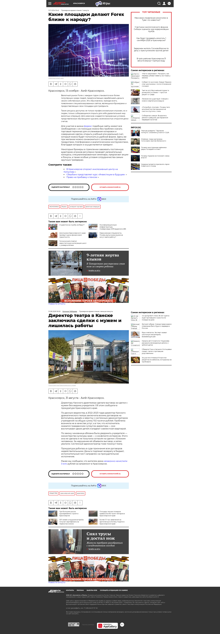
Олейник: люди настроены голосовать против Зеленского (153, 140)
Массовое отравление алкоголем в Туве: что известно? (151, 19)
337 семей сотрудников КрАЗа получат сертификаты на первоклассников (71, 522)
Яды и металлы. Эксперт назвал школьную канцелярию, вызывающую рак (154, 335)
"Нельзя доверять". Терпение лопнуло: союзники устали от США (155, 131)
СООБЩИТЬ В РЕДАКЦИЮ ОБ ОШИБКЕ (114, 590)
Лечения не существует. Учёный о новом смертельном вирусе (155, 100)
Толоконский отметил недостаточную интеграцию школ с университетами (72, 243)
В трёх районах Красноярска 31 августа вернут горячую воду (151, 60)
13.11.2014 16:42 (53, 10)
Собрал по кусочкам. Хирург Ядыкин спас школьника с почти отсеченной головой (156, 84)
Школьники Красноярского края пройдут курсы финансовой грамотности (72, 235)
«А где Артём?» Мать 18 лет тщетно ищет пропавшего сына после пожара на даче (155, 318)
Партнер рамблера (88, 624)
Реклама (80, 590)
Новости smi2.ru (56, 304)
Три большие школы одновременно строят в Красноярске (68, 514)
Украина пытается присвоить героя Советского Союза (155, 165)
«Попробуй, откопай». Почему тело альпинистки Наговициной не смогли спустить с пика (156, 109)
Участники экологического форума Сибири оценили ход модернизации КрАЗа (151, 29)
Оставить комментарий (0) (110, 187)
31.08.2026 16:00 (54, 311)
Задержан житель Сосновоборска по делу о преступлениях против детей (151, 49)
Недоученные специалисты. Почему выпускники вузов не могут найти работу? (111, 235)
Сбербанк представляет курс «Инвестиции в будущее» (95, 174)
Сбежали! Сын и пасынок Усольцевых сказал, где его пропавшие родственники (157, 351)
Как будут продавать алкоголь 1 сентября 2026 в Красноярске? (151, 39)
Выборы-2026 (92, 590)
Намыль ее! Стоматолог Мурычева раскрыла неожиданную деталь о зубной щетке (155, 343)
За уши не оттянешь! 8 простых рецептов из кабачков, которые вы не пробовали (156, 360)
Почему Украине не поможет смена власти (155, 157)
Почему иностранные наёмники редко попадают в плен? (154, 148)
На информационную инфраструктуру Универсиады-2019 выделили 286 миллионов (107, 228)
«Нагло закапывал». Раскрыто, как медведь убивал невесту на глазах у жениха (156, 76)
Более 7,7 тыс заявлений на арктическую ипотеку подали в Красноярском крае (112, 522)
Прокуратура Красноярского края (62, 385)
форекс (88, 126)
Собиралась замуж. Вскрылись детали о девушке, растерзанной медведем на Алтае (155, 118)
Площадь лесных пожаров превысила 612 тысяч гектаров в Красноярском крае (112, 514)
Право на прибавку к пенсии (81, 177)
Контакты (70, 590)
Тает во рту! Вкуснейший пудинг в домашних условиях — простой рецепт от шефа (155, 92)
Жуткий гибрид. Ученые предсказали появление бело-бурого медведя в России (156, 326)
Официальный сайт (56, 78)
